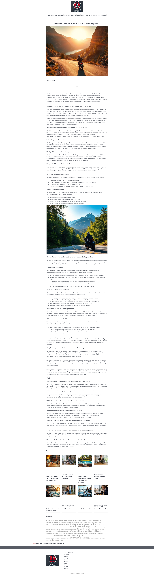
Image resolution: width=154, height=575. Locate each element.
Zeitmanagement (56, 540)
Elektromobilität (50, 524)
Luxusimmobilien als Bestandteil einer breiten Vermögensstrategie (53, 508)
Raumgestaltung (83, 533)
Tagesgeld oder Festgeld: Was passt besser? (99, 476)
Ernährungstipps (101, 524)
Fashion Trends (49, 527)
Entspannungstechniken (83, 524)
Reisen (95, 15)
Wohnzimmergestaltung (94, 538)
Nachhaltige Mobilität (66, 531)
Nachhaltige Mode (79, 531)
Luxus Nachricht (52, 15)
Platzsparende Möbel (71, 533)
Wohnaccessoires (65, 538)
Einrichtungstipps (96, 522)
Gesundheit (67, 15)
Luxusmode (97, 529)
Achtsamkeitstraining (80, 520)
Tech (99, 15)
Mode (78, 15)
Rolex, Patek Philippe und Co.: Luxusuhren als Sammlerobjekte (52, 478)
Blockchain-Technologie (95, 520)
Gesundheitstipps (102, 527)
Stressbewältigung (74, 535)
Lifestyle (73, 15)
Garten (66, 556)
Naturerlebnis (49, 533)
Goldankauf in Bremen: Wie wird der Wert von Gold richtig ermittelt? (100, 506)
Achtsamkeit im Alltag (63, 520)
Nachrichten (84, 15)
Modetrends (56, 531)
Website (66, 568)
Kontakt (77, 19)
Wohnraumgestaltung (79, 538)
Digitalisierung (71, 522)
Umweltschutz (56, 538)
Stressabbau (58, 536)
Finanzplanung (56, 527)
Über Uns (66, 565)
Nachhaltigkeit (94, 531)
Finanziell (60, 15)
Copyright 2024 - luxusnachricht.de (77, 573)
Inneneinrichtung (67, 529)
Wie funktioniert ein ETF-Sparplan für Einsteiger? (67, 476)
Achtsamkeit (50, 520)
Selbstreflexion (49, 536)
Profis (90, 15)
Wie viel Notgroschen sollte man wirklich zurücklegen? (68, 506)
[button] (106, 80)
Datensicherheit (49, 522)
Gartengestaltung (63, 527)
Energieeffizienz (62, 524)
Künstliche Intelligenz (85, 529)
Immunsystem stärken (54, 529)
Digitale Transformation (60, 522)
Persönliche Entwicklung (58, 533)
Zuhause (103, 15)
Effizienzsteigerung (83, 522)
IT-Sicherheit (73, 529)
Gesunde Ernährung (78, 526)
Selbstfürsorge (96, 533)
